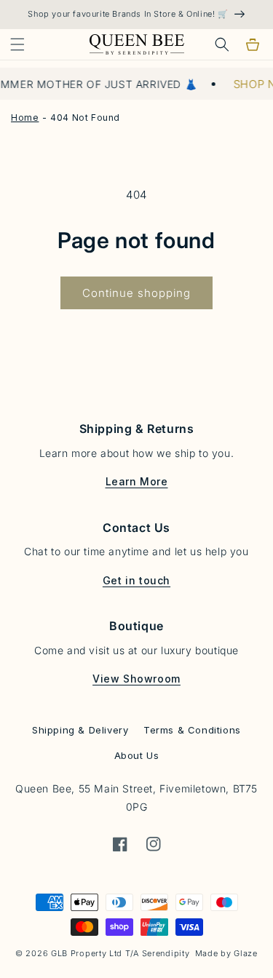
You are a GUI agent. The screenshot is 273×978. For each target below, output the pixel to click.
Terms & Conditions (192, 730)
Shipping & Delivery (80, 730)
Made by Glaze (226, 953)
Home (25, 117)
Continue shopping (136, 293)
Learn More (137, 481)
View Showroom (136, 678)
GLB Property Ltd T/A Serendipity (120, 953)
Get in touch (136, 580)
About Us (136, 755)
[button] (17, 44)
